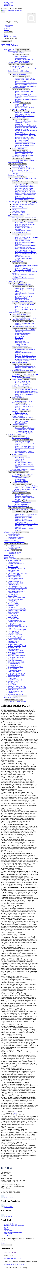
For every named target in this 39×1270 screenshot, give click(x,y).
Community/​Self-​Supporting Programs (23, 204)
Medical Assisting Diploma (23, 383)
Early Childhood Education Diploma (25, 252)
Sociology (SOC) (13, 683)
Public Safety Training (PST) (16, 675)
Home (6, 35)
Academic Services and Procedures (14, 542)
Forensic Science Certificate (23, 502)
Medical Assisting (17, 379)
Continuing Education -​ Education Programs (24, 218)
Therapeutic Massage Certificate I (24, 428)
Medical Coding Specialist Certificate (26, 389)
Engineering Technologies (15, 281)
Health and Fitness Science (19, 362)
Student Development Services (17, 701)
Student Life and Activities (12, 698)
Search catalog (5, 22)
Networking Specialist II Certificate (25, 145)
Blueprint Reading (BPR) (15, 578)
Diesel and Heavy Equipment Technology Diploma (23, 521)
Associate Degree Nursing (22, 404)
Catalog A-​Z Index (9, 555)
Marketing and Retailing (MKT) (17, 646)
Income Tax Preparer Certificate (24, 84)
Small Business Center (18, 212)
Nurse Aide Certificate (21, 421)
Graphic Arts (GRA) (14, 618)
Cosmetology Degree (21, 479)
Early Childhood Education (19, 232)
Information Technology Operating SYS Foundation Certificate (26, 139)
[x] (10, 1169)
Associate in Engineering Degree (21, 167)
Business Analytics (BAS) (15, 581)
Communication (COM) (15, 586)
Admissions (7, 550)
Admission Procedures (14, 552)
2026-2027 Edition (9, 45)
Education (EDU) (13, 605)
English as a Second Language (24, 59)
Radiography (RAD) (14, 676)
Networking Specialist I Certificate (25, 143)
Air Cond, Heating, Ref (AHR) (17, 563)
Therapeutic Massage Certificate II (25, 429)
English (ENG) (12, 613)
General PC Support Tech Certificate (25, 126)
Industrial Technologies (14, 434)
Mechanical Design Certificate (24, 308)
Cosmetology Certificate (22, 477)
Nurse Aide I (19, 338)
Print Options (8, 31)
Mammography (16, 376)
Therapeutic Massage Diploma (24, 433)
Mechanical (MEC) (13, 649)
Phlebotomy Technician (22, 342)
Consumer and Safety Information (14, 1225)
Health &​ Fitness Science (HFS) (17, 621)
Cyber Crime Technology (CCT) (17, 597)
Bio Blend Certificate (21, 298)
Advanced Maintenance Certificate (25, 288)
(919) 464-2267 (8, 1207)
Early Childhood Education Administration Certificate (23, 239)
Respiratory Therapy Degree (20, 414)
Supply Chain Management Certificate (26, 160)
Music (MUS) (12, 654)
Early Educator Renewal (22, 226)
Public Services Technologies (16, 470)
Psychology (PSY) (13, 671)
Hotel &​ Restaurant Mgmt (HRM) (17, 630)
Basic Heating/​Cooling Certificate (25, 191)
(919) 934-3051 (8, 1197)
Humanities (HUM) (13, 631)
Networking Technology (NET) (17, 655)
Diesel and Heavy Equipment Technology (24, 509)
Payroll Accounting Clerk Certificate (25, 86)
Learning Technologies (14, 547)
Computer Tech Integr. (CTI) (16, 591)
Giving (6, 1227)
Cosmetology (15, 476)
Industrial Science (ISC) (15, 634)
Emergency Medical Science (20, 346)
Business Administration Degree (24, 91)
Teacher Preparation (17, 261)
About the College (9, 532)
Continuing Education (14, 201)
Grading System (12, 545)
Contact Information (14, 535)
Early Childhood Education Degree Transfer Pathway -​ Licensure (25, 246)
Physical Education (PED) (15, 667)
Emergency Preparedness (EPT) (17, 610)
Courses (6, 30)
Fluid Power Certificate (22, 299)
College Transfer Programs (15, 162)
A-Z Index (7, 26)
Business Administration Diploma (24, 93)
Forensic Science (16, 501)
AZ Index (7, 4)
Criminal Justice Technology (20, 482)
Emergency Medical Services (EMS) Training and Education (25, 359)
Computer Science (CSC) (15, 589)
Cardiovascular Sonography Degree (25, 318)
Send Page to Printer (10, 1252)
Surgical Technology (21, 344)
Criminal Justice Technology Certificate (26, 486)
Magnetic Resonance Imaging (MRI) (22, 370)
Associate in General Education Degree (23, 168)
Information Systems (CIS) (15, 636)
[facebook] (2, 1169)
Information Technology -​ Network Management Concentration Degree (25, 134)
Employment (8, 1233)
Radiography (15, 411)
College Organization (14, 534)
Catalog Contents (9, 557)
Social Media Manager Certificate (24, 116)
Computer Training (17, 206)
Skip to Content (8, 2)
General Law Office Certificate (24, 152)
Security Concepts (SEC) (15, 681)
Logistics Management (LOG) (16, 639)
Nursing (14, 403)
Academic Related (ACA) (15, 560)
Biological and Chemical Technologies (19, 62)
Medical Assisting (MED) (15, 650)
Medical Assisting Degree (22, 381)
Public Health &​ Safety (18, 211)
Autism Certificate (20, 236)
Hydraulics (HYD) (13, 633)
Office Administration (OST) (16, 662)
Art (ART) (11, 565)
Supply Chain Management (19, 156)
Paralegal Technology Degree (23, 153)
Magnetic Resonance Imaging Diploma (26, 374)
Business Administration (18, 87)
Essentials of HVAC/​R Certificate (24, 198)
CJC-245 (15, 1113)
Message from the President (16, 537)
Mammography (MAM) (15, 644)
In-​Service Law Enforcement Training (26, 489)
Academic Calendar (10, 540)
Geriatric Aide (19, 331)
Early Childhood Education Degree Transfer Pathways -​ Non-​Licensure (25, 249)
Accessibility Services (10, 1224)
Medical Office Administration (20, 386)
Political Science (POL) (14, 670)
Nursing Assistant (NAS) (15, 660)
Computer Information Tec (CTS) (17, 588)
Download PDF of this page (12, 1258)
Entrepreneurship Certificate (23, 94)
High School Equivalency (22, 61)
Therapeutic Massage (18, 424)
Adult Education (12, 51)
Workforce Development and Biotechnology (24, 469)
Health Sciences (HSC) (14, 625)
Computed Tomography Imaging (21, 319)
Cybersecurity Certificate (22, 122)
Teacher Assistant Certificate (23, 230)
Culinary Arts (15, 102)
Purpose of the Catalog (14, 538)
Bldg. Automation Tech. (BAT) (17, 576)
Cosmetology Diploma (21, 481)
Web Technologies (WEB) (15, 691)
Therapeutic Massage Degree (23, 431)
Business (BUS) (12, 580)
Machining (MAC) (13, 641)
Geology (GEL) (12, 617)
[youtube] (8, 1169)
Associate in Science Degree (20, 170)
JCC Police (7, 1235)
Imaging (14, 209)
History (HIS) (12, 628)
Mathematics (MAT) (14, 647)
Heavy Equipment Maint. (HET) (17, 626)
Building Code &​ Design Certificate (25, 193)
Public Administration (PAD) (16, 673)
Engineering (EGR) (13, 612)
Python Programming (21, 147)
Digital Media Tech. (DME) (16, 599)
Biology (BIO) (12, 571)
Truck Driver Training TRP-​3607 (21, 214)
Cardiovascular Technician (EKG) (25, 330)
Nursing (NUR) (12, 659)
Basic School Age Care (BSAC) (24, 222)
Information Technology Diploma (24, 137)
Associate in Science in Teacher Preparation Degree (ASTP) (24, 269)
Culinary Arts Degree (21, 106)
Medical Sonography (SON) (16, 652)
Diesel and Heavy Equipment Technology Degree (23, 518)
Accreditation (8, 1230)
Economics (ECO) (13, 604)
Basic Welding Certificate (22, 458)
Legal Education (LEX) (15, 638)
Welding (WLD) (12, 692)
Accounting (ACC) (13, 562)
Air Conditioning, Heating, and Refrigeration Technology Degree (24, 185)
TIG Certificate (19, 461)
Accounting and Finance (19, 74)
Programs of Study (9, 49)
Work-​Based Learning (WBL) (16, 694)
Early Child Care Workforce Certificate (26, 237)
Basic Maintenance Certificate (23, 296)
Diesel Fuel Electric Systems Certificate (26, 524)
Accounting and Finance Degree (24, 78)
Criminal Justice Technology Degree (25, 487)
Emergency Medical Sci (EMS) (17, 609)
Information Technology (18, 117)
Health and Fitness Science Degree (25, 366)
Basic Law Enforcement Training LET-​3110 (24, 203)
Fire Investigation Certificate (23, 494)
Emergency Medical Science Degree (25, 356)
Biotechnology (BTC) (14, 575)
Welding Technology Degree (23, 462)
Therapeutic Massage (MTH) (16, 686)
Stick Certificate (19, 459)
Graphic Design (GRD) (14, 620)
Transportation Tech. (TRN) (16, 689)
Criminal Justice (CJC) (14, 594)
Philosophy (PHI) (13, 665)
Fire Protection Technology (19, 491)
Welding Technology (18, 454)
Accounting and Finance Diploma (25, 79)
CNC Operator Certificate (22, 441)
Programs (7, 28)
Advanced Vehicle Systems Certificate (26, 514)
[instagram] (5, 1169)
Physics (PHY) (12, 668)
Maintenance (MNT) (14, 642)
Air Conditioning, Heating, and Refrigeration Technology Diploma (25, 189)
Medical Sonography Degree (23, 401)
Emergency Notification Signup (13, 1232)
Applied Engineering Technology (21, 284)
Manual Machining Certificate (23, 451)
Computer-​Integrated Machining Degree (26, 446)
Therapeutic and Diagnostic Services (22, 417)
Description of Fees (13, 553)
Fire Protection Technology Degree (25, 497)
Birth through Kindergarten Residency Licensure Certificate (23, 275)
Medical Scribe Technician (22, 333)
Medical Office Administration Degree (26, 391)
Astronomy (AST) (13, 567)
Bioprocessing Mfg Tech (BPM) (17, 573)
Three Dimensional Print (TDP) (17, 688)
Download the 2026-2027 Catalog (14, 1264)
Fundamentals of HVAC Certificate (25, 199)
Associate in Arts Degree (19, 165)
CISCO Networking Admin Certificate (26, 121)
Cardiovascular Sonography (20, 314)
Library (6, 1229)
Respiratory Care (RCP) (15, 680)
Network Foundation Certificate (24, 142)
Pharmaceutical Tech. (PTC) (16, 663)
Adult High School (20, 58)
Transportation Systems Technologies (18, 506)
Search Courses (8, 696)
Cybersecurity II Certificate (23, 124)
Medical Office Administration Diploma (26, 392)
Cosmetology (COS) (14, 592)
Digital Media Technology (19, 109)
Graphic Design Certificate (23, 114)
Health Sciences (12, 312)
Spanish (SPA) (12, 684)
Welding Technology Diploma (24, 464)
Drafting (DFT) (12, 600)
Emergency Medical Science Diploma (26, 357)
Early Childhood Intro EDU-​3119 (25, 224)
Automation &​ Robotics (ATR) (17, 568)
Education (11, 216)
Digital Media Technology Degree (25, 112)
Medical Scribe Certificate (22, 384)
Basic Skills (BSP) (13, 570)
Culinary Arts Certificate (22, 104)
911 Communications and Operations (22, 474)
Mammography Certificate (22, 377)
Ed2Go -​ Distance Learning (19, 208)
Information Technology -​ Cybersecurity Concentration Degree (26, 128)
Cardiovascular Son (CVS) (15, 583)
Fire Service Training (21, 499)
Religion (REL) (12, 678)
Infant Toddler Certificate (22, 256)
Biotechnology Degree (18, 66)
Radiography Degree (21, 413)
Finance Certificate (20, 81)
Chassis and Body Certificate (23, 516)
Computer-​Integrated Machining (21, 438)
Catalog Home (8, 5)
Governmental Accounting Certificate (26, 83)
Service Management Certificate (24, 107)
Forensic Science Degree (22, 504)
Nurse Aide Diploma (21, 423)
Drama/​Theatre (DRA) (14, 602)
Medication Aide (20, 336)
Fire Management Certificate (23, 496)
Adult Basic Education (21, 56)
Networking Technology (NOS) (17, 657)
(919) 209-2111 (8, 1216)
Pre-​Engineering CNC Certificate (24, 452)
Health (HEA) (12, 623)
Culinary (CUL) (12, 596)
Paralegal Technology (18, 148)
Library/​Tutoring (13, 548)
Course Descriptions (10, 36)
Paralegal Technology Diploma (24, 155)
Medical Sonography (18, 397)
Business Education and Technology (18, 71)
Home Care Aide (20, 341)
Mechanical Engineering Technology (22, 301)
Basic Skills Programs (18, 52)
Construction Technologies (15, 175)
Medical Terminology (21, 334)
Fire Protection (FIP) (14, 615)
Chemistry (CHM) (13, 584)
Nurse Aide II (19, 339)
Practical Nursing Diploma (22, 409)
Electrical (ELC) (12, 607)
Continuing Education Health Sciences (23, 326)
